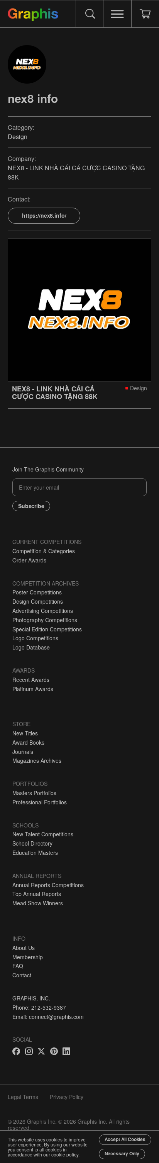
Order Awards (29, 560)
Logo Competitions (35, 638)
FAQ (17, 966)
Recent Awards (30, 679)
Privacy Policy (66, 1097)
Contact (21, 975)
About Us (23, 948)
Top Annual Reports (36, 894)
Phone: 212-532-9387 (39, 1007)
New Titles (25, 733)
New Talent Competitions (42, 834)
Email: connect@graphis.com (48, 1016)
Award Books (28, 742)
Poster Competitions (37, 592)
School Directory (32, 843)
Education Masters (35, 852)
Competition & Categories (43, 551)
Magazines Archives (36, 760)
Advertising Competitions (42, 610)
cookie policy (64, 1154)
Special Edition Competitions (47, 629)
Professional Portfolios (39, 802)
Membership (27, 957)
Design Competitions (37, 601)
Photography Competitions (44, 620)
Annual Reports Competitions (48, 885)
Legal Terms (23, 1097)
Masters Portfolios (34, 793)
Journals (22, 751)
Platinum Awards (32, 689)
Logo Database (31, 647)
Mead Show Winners (37, 903)
